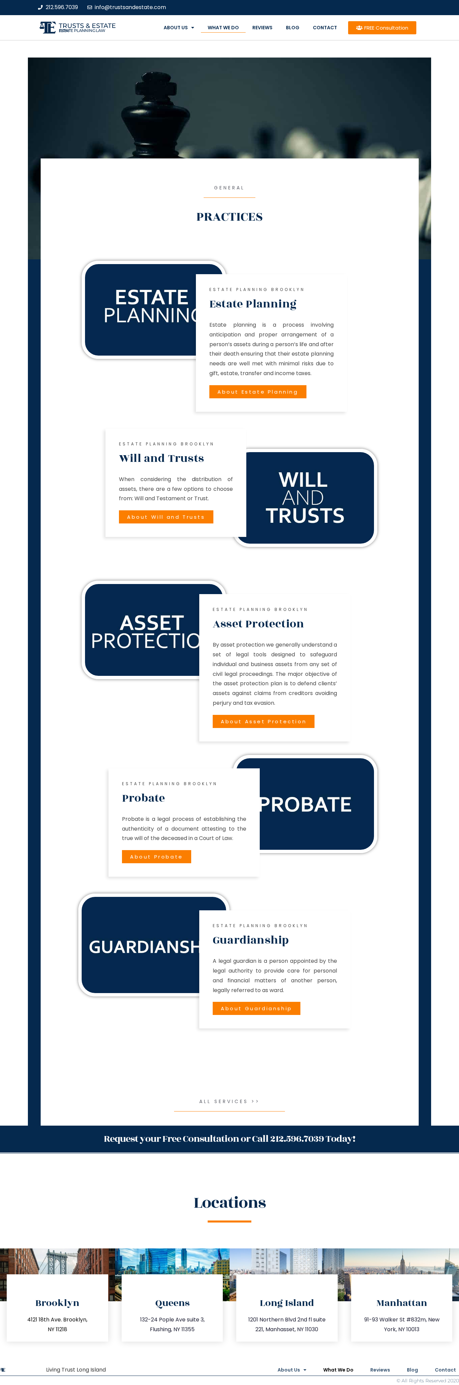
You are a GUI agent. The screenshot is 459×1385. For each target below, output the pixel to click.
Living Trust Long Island (76, 1370)
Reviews (262, 27)
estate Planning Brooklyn (257, 289)
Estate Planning (252, 304)
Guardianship (251, 940)
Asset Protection (258, 624)
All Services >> (229, 1101)
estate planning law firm (82, 30)
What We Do (223, 27)
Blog (292, 27)
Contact (325, 27)
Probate (143, 798)
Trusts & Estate (87, 26)
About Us (176, 27)
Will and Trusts (161, 458)
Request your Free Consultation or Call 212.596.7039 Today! (229, 1139)
